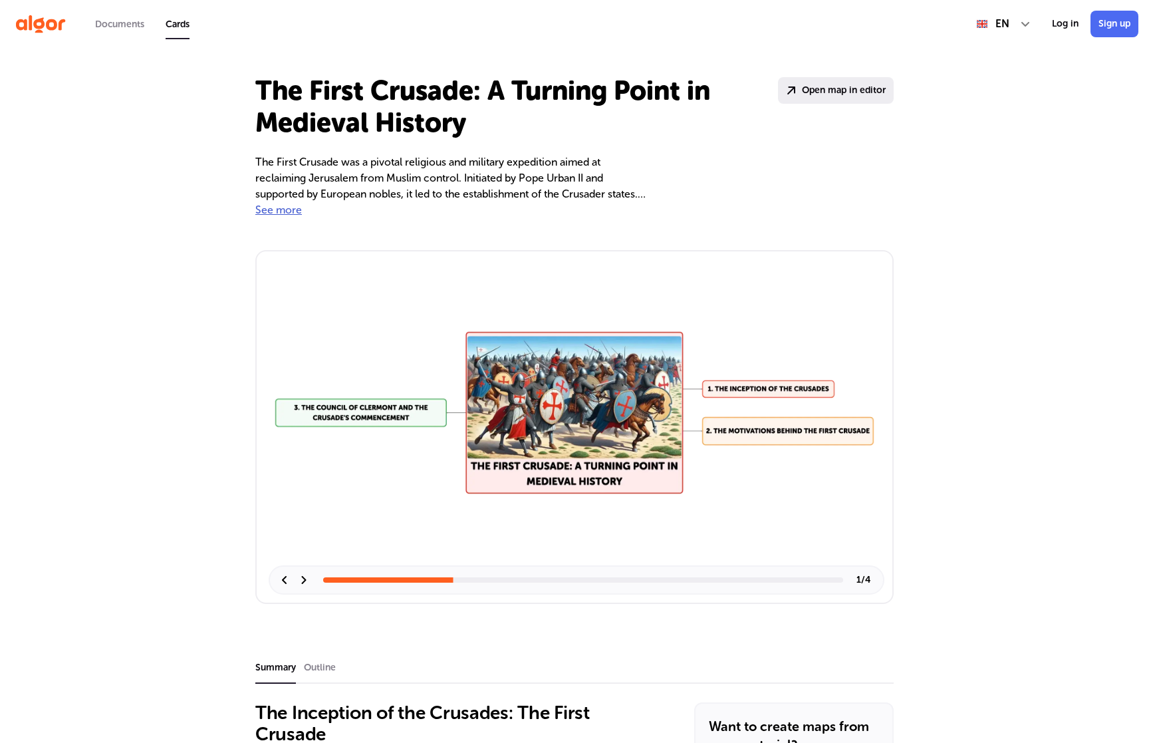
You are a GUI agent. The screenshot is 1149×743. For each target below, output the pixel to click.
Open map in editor (844, 90)
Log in (1065, 23)
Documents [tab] (119, 24)
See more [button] (278, 210)
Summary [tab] (275, 667)
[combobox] (1003, 24)
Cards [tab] (178, 24)
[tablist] (142, 24)
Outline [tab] (320, 667)
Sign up (1114, 23)
